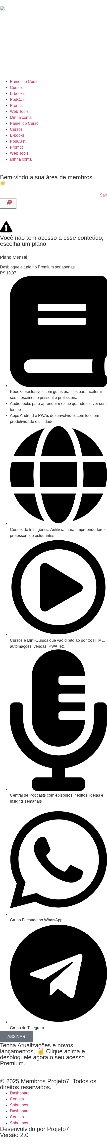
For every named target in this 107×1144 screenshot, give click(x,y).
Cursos (16, 87)
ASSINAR (16, 1036)
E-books (17, 93)
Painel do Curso (24, 81)
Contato (17, 1099)
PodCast (17, 99)
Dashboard (20, 1093)
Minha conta (21, 117)
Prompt (16, 105)
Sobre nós (19, 1105)
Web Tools (19, 111)
